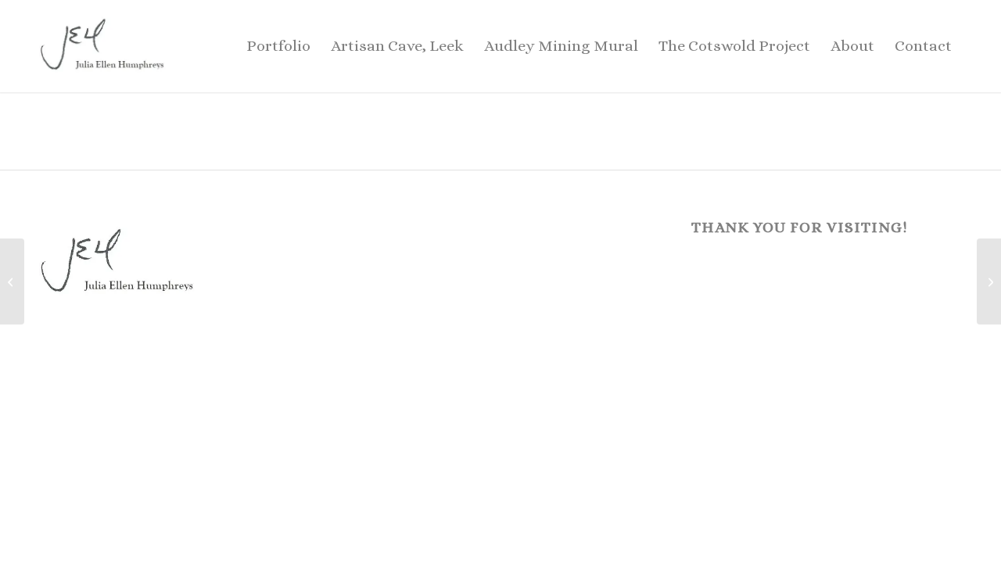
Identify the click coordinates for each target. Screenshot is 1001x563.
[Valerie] (989, 281)
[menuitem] (278, 46)
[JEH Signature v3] (102, 46)
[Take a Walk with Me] (12, 281)
